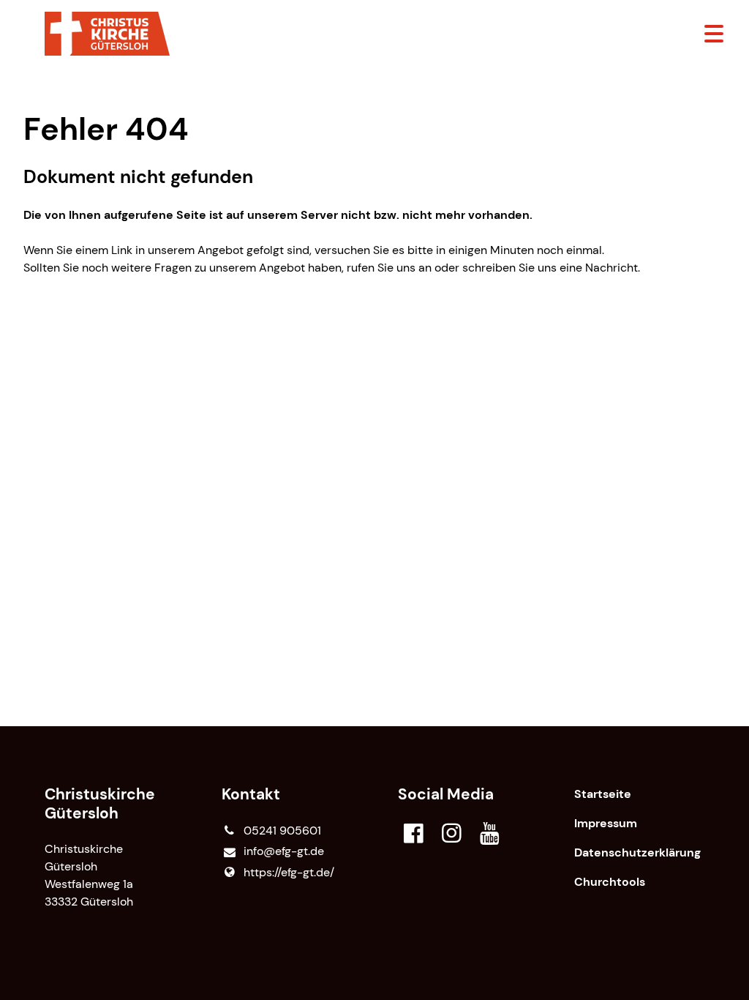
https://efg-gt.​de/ (289, 872)
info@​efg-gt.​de (284, 851)
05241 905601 (282, 830)
